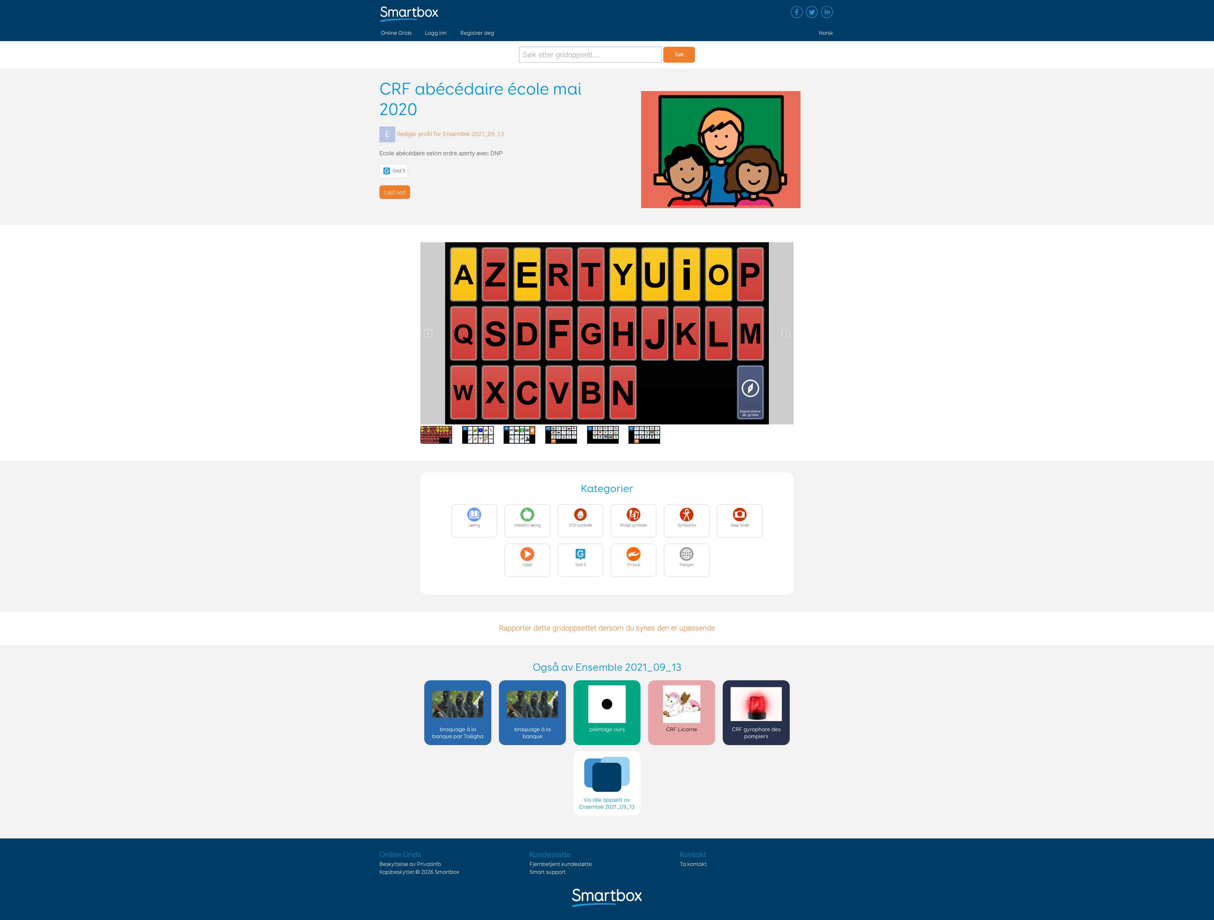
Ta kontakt (693, 864)
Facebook (796, 12)
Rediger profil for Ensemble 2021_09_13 (450, 134)
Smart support (548, 872)
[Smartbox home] (409, 11)
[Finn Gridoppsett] (591, 54)
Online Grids (396, 33)
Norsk (826, 33)
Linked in (827, 12)
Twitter (812, 12)
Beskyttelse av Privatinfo (410, 864)
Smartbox (447, 872)
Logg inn (436, 33)
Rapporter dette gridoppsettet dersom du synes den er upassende (607, 628)
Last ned (394, 192)
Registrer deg (477, 33)
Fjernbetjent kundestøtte (561, 864)
